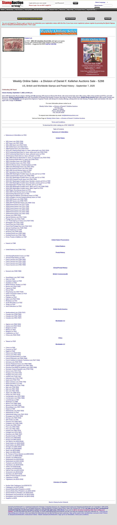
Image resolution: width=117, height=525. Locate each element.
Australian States (14, 281)
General (13, 271)
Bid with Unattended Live (40, 9)
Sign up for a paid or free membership (80, 513)
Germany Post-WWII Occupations (21, 367)
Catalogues (14, 487)
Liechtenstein (15, 396)
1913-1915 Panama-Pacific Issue (21, 179)
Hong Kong (14, 292)
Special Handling (16, 228)
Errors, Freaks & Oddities (16, 237)
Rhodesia (11, 301)
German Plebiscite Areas (19, 364)
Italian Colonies (16, 382)
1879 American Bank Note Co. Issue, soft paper (23, 156)
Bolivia (11, 329)
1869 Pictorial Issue (17, 148)
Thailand (14, 463)
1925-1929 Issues (16, 199)
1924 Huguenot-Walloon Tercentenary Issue (22, 195)
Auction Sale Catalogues (19, 485)
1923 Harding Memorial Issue (17, 193)
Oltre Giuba (12, 419)
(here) (62, 510)
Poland (13, 430)
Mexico (13, 403)
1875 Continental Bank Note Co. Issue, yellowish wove (25, 154)
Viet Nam (14, 474)
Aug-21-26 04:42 (91, 9)
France (13, 353)
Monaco (13, 405)
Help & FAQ (70, 9)
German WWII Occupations (19, 365)
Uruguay (14, 468)
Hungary (14, 373)
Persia (13, 425)
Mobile (3, 9)
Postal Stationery (14, 230)
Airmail (13, 215)
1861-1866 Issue (16, 145)
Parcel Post (14, 224)
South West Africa (14, 302)
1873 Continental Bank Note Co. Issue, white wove (26, 152)
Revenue (14, 231)
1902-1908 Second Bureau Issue (18, 170)
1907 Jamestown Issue (18, 172)
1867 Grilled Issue (16, 147)
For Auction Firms (80, 9)
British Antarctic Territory (16, 284)
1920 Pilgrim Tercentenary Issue (18, 190)
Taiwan (11, 341)
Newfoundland (15, 312)
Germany (14, 362)
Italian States (15, 385)
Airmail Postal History (15, 257)
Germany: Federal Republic (19, 369)
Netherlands (15, 410)
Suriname (14, 456)
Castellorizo (12, 333)
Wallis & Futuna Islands (16, 475)
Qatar (13, 299)
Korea (13, 394)
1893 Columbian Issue (18, 161)
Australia (11, 283)
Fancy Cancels (16, 259)
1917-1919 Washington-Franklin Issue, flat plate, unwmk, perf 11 (28, 183)
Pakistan (11, 297)
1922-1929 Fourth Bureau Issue (21, 192)
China (13, 335)
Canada (13, 314)
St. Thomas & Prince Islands (20, 454)
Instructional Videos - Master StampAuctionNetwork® (41, 514)
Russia (13, 438)
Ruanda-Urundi (13, 436)
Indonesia (14, 378)
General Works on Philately (19, 492)
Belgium (11, 328)
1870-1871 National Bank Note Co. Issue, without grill (27, 150)
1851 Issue (14, 141)
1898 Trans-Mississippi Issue (20, 166)
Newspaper (14, 222)
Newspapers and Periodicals (20, 494)
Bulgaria (11, 331)
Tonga (10, 304)
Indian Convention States (16, 293)
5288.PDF (71, 125)
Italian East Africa (14, 383)
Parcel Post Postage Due (19, 226)
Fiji (9, 290)
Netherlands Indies (17, 414)
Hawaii (11, 243)
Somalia (13, 448)
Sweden (13, 457)
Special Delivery (16, 217)
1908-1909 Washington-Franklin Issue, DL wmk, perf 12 (25, 174)
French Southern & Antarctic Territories (23, 360)
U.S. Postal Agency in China (20, 221)
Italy (12, 387)
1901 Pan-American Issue (19, 168)
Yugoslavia (12, 477)
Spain (13, 450)
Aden (10, 279)
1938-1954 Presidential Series (20, 202)
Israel (13, 380)
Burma (13, 286)
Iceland (13, 376)
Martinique (12, 401)
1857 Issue (14, 143)
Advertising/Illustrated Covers (17, 256)
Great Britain (15, 277)
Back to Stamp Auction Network (58, 502)
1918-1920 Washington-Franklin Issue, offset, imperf (24, 188)
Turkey (13, 466)
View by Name (28, 9)
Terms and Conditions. (58, 122)
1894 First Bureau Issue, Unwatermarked (21, 165)
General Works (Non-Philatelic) (18, 489)
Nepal (10, 409)
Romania (14, 434)
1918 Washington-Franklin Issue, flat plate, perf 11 (24, 184)
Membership (10, 9)
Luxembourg (12, 400)
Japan (13, 392)
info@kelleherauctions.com (70, 115)
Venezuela (14, 472)
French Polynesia (16, 358)
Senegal (14, 447)
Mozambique (15, 407)
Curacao (11, 349)
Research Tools (53, 9)
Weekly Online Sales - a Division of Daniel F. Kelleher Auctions (66, 118)
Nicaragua (14, 416)
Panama (14, 421)
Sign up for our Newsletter (66, 514)
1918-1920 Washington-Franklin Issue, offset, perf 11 (27, 186)
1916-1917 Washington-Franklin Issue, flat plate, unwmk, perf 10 (28, 181)
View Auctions (19, 9)
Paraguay (14, 423)
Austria (13, 326)
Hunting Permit (16, 233)
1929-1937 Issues (16, 201)
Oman (10, 295)
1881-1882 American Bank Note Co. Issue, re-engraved (28, 157)
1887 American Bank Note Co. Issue (22, 159)
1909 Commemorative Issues (20, 175)
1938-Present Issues (17, 204)
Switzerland (15, 459)
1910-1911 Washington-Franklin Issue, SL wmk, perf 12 (25, 177)
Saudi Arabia (15, 443)
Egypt (10, 351)
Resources (62, 9)
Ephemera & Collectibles (16, 135)
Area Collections (13, 306)
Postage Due (15, 219)
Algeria (13, 324)
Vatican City (15, 470)
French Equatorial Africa (16, 356)
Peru (12, 427)
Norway (13, 418)
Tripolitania (14, 465)
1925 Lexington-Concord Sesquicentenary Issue (23, 197)
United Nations (16, 249)
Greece (13, 371)
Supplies (11, 498)
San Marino (14, 441)
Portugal (14, 432)
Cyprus (11, 288)
